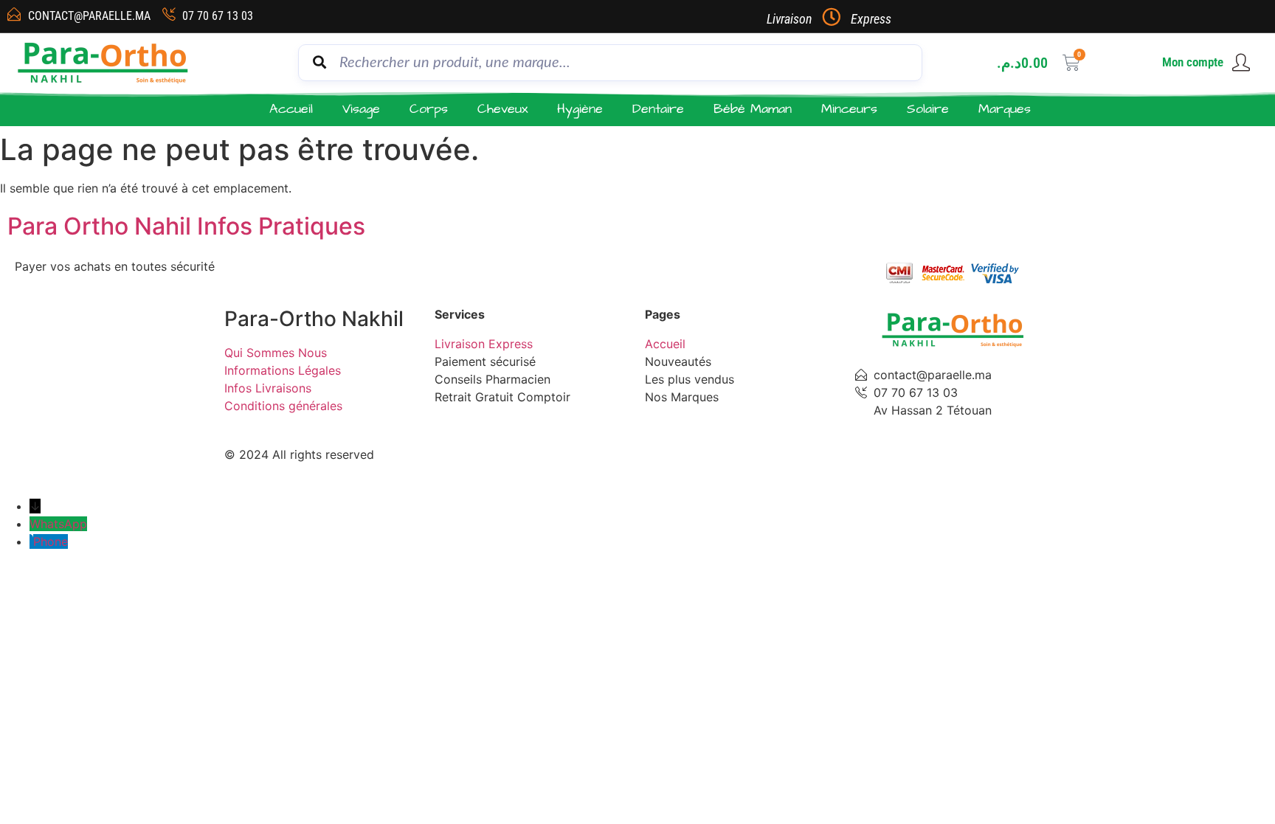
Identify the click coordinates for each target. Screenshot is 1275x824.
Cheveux (502, 109)
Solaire (928, 109)
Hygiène (580, 109)
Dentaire (658, 109)
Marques (1004, 109)
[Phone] (31, 541)
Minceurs (849, 109)
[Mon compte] (1241, 63)
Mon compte (1192, 62)
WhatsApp (58, 523)
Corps (429, 109)
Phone (50, 541)
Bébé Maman (752, 109)
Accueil (291, 109)
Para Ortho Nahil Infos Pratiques (186, 226)
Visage (361, 109)
